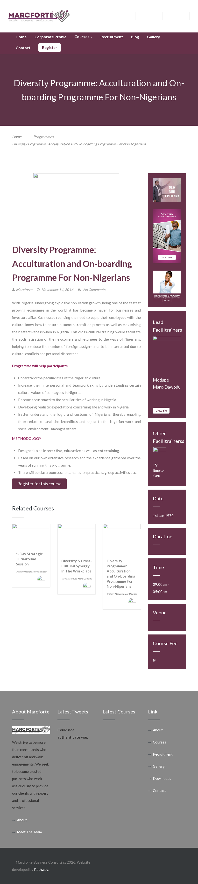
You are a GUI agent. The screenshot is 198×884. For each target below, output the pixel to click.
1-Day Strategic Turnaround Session (29, 559)
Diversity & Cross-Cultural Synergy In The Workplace (76, 566)
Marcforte (24, 289)
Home (16, 136)
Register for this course (39, 483)
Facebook (132, 15)
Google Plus (159, 17)
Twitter (146, 15)
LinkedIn (173, 15)
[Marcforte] (39, 16)
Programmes (43, 136)
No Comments (94, 289)
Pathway (41, 869)
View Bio (161, 410)
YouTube (186, 15)
